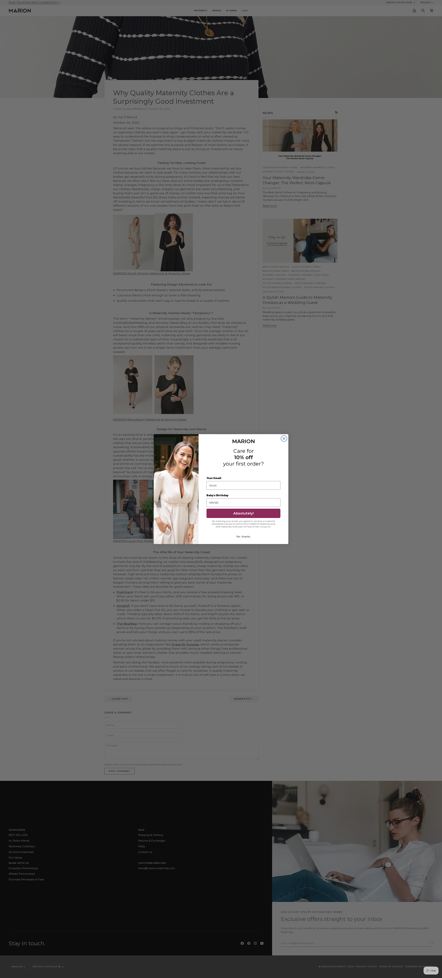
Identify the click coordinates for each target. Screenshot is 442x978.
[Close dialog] (284, 439)
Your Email (213, 478)
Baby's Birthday (217, 495)
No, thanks (243, 536)
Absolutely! (243, 513)
